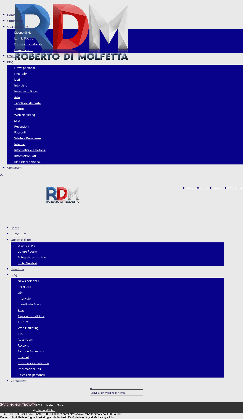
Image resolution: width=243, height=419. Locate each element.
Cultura (19, 109)
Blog (10, 62)
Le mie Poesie (23, 38)
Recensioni (21, 126)
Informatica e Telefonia (30, 150)
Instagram (221, 188)
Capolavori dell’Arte (27, 103)
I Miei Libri (13, 56)
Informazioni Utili (25, 156)
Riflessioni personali (27, 161)
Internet (19, 144)
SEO (17, 120)
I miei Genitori (23, 50)
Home (11, 15)
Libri (17, 79)
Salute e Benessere (27, 138)
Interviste (20, 85)
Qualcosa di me (17, 26)
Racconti (20, 132)
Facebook (193, 188)
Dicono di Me (23, 32)
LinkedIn (207, 188)
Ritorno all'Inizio (45, 410)
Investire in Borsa (26, 91)
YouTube (235, 188)
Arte (17, 97)
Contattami (14, 167)
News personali (24, 67)
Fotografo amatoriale (28, 44)
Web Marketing (24, 114)
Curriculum (15, 20)
